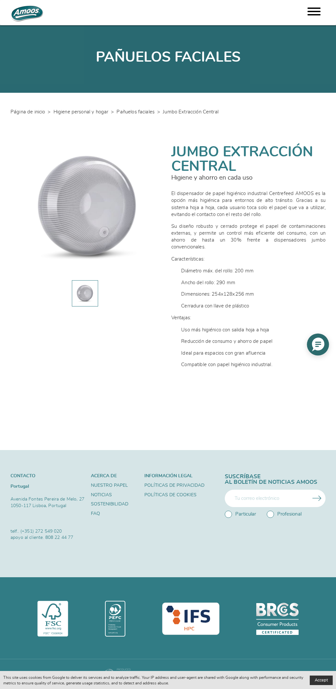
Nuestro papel (109, 485)
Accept (321, 680)
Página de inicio (27, 111)
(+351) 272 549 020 (41, 531)
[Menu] (314, 12)
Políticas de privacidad (174, 485)
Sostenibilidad (109, 504)
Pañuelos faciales (135, 111)
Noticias (101, 495)
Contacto (22, 475)
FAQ (95, 513)
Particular (245, 514)
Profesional (289, 514)
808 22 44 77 (59, 537)
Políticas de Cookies (170, 495)
